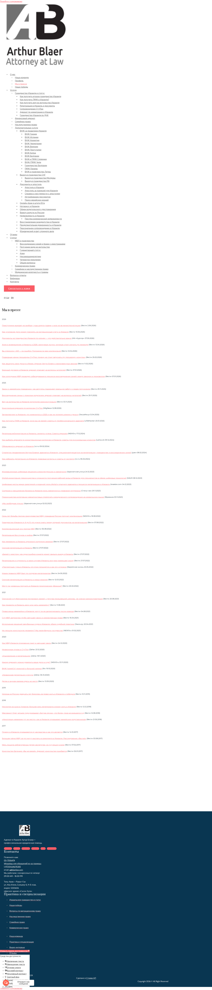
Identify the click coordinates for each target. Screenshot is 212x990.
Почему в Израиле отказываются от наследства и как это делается (32, 732)
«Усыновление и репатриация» (16, 656)
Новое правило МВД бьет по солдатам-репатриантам (26, 573)
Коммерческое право (25, 266)
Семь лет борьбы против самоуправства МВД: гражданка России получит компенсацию (42, 516)
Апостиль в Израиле (34, 187)
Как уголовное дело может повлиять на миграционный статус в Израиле (35, 332)
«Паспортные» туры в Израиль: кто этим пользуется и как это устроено (34, 567)
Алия (22, 253)
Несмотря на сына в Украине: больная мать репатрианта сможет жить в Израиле (39, 707)
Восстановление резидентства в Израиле (40, 222)
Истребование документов (38, 197)
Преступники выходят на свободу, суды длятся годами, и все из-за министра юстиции (41, 325)
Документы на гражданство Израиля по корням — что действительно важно (37, 338)
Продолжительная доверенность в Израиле (40, 225)
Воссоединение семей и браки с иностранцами (42, 244)
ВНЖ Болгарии (32, 156)
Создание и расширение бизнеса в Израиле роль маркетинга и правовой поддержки (41, 491)
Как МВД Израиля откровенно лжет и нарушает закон (26, 643)
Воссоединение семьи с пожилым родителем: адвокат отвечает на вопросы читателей (41, 395)
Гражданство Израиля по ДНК (34, 115)
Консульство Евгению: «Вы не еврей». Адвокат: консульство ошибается (34, 751)
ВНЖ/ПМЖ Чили (33, 162)
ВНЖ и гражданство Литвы (38, 172)
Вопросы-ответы (18, 275)
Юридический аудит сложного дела (37, 231)
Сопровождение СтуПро (31, 109)
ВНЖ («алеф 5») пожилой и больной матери (22, 668)
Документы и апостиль (31, 184)
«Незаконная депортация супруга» (17, 675)
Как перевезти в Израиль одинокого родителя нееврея (27, 542)
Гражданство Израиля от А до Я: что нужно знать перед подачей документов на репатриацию (44, 522)
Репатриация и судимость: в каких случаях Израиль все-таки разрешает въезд (38, 561)
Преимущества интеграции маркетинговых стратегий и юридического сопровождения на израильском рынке (53, 497)
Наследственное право (26, 125)
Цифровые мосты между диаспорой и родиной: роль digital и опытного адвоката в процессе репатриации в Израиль (56, 484)
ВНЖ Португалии (33, 150)
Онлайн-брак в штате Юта (32, 203)
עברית (6, 298)
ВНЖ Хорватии (32, 140)
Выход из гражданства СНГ (33, 175)
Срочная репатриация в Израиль (17, 548)
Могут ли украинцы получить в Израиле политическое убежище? (32, 586)
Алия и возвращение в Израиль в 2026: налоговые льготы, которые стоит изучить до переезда (45, 345)
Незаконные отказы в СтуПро (15, 649)
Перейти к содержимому (11, 1)
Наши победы (21, 87)
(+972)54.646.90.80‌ (12, 867)
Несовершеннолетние (30, 256)
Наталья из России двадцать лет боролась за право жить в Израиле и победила (38, 694)
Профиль (19, 81)
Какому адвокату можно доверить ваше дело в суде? (26, 662)
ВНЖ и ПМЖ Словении (36, 159)
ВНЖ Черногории (33, 143)
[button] (19, 288)
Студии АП (91, 978)
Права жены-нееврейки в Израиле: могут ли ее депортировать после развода (38, 611)
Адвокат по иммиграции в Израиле (36, 112)
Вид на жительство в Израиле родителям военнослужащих (29, 402)
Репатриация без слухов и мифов (17, 535)
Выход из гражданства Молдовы (40, 178)
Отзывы (13, 234)
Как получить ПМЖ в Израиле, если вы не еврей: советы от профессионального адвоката (43, 421)
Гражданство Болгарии (36, 165)
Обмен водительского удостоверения (38, 209)
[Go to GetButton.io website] (6, 987)
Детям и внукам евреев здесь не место (20, 681)
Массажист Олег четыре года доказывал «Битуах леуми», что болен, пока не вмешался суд (43, 713)
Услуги (13, 90)
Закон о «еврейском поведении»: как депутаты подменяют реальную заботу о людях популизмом (46, 389)
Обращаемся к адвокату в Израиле (18, 446)
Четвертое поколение (30, 260)
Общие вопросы (27, 263)
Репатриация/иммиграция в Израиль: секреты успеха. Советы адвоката (34, 433)
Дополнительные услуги (26, 128)
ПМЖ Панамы (31, 169)
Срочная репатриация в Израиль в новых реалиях (25, 580)
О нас (12, 74)
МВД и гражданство (24, 241)
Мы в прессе (21, 84)
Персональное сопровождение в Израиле (40, 228)
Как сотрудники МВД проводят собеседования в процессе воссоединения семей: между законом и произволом (53, 376)
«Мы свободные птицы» (12, 503)
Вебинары (15, 278)
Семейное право (23, 121)
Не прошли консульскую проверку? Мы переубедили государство (32, 630)
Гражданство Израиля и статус (30, 93)
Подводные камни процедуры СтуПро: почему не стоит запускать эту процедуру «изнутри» (43, 357)
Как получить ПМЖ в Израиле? (34, 99)
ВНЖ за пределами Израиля (33, 131)
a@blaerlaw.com (16, 870)
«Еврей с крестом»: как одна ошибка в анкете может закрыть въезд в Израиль (37, 554)
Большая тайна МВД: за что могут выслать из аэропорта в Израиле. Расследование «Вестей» (44, 738)
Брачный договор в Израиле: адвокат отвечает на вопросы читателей (34, 370)
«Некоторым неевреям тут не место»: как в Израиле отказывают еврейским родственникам (44, 719)
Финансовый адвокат (25, 118)
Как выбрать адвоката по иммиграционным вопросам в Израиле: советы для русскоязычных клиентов (49, 440)
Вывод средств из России (32, 212)
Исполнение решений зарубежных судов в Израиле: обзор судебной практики (38, 624)
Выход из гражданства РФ (37, 181)
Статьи (13, 238)
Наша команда (22, 77)
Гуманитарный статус (30, 250)
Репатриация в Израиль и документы (37, 106)
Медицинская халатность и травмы (31, 272)
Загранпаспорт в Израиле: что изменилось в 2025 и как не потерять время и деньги (40, 414)
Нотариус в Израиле (30, 206)
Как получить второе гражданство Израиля (40, 96)
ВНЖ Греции (31, 134)
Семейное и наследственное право (31, 269)
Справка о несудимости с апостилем (42, 194)
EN (12, 298)
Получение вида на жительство (35, 247)
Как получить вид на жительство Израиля (39, 103)
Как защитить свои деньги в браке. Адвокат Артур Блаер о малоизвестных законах (39, 364)
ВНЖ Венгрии (31, 146)
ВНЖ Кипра (30, 153)
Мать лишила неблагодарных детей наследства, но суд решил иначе (33, 745)
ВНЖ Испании (31, 137)
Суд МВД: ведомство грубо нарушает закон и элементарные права (32, 618)
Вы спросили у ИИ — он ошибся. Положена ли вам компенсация (31, 351)
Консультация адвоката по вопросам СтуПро (22, 408)
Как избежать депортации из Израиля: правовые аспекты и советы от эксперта (38, 459)
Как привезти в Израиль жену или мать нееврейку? (26, 605)
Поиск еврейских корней (37, 200)
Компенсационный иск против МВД (18, 529)
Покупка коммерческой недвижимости (43, 219)
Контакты (14, 281)
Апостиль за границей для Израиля (41, 190)
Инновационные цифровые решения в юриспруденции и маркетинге (34, 472)
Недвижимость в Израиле (32, 216)
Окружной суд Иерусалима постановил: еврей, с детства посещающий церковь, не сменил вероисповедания (52, 599)
